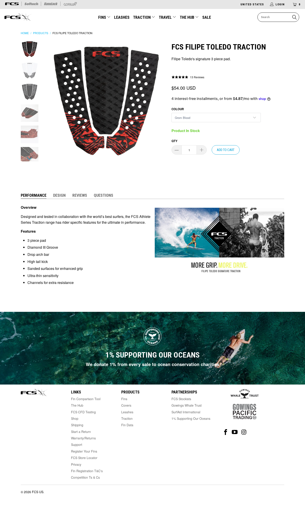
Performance (33, 195)
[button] (187, 77)
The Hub (187, 17)
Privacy (76, 464)
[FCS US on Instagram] (244, 432)
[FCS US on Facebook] (226, 432)
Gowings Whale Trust (186, 405)
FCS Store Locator (84, 457)
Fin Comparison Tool (85, 399)
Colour (177, 109)
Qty (174, 141)
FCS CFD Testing (83, 412)
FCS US (37, 492)
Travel (165, 17)
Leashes (122, 17)
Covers (126, 405)
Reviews (79, 195)
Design (59, 195)
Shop (74, 418)
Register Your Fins (84, 451)
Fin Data (127, 425)
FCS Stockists (181, 399)
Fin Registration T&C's (87, 471)
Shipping (77, 425)
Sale (206, 17)
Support (76, 444)
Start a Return (81, 431)
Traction (142, 17)
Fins (102, 17)
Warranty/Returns (83, 438)
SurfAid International (185, 412)
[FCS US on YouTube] (235, 432)
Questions (103, 195)
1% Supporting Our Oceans (190, 418)
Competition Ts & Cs (85, 477)
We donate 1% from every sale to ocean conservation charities (152, 364)
